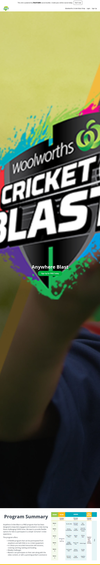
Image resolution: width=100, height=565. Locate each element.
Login (88, 8)
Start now (78, 3)
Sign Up (94, 8)
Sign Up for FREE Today (50, 273)
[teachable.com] (37, 2)
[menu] (80, 8)
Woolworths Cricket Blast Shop (75, 8)
